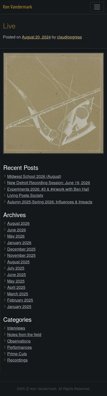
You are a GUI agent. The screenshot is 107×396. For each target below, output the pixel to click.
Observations (19, 341)
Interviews (16, 328)
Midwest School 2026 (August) (34, 176)
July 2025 (15, 268)
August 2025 (18, 262)
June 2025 (16, 274)
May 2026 (16, 236)
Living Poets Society (25, 195)
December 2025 (21, 249)
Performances (19, 347)
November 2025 (21, 255)
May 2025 (16, 281)
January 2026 (19, 242)
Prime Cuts (17, 354)
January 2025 (19, 306)
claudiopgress (69, 37)
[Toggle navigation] (97, 7)
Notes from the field (24, 334)
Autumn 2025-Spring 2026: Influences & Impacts (49, 202)
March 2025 (17, 294)
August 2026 (18, 223)
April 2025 (16, 287)
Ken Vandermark (17, 7)
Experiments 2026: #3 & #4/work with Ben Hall (48, 189)
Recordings (17, 360)
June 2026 (16, 230)
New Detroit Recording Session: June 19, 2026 (48, 182)
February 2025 (20, 300)
